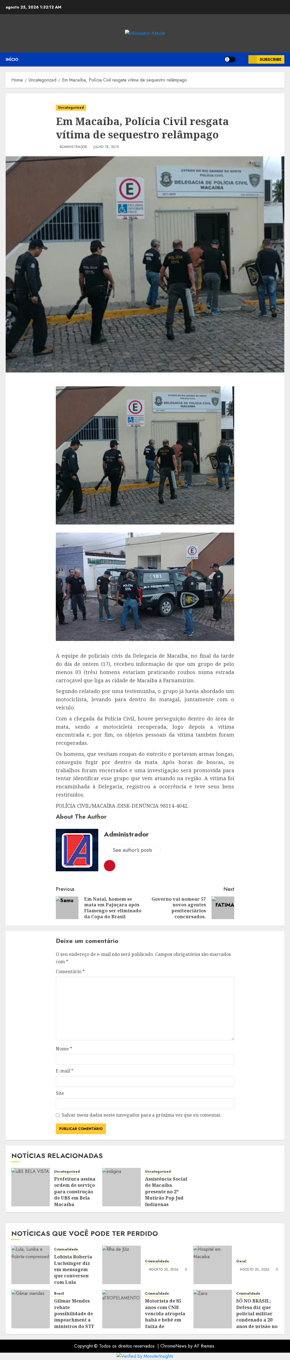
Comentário (70, 971)
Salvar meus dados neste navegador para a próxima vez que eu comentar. (141, 1115)
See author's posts (132, 850)
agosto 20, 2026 (163, 1269)
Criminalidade (66, 1249)
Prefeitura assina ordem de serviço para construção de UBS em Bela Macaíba (74, 1191)
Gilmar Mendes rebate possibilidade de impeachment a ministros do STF (74, 1313)
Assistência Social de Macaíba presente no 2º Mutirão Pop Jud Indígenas (166, 1191)
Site (60, 1093)
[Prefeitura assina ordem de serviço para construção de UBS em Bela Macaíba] (30, 1187)
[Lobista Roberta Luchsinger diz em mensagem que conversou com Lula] (30, 1265)
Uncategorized (71, 107)
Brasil (59, 1293)
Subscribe (271, 59)
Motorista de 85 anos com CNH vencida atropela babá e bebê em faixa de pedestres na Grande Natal (165, 1320)
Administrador (73, 147)
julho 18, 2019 (106, 147)
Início (12, 59)
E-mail (64, 1071)
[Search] (242, 59)
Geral (241, 1261)
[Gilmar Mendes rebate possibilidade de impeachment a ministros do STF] (30, 1309)
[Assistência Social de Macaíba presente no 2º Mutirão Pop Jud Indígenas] (121, 1187)
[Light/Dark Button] (230, 59)
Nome (64, 1049)
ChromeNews (173, 1346)
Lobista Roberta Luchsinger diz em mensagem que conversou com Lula (73, 1269)
